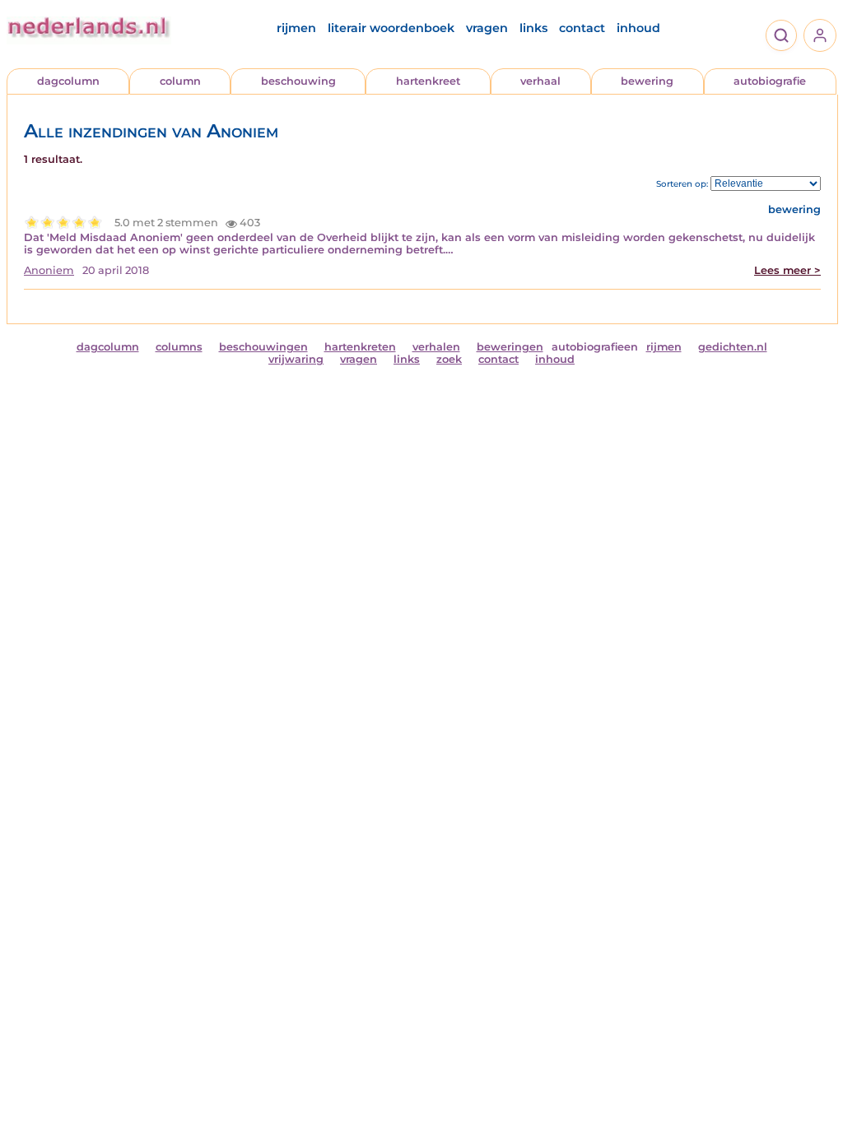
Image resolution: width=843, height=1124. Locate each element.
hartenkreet (428, 81)
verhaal (540, 81)
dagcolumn (68, 81)
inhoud (638, 28)
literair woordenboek (391, 28)
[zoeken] (781, 35)
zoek (449, 359)
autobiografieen (595, 347)
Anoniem (49, 270)
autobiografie (770, 81)
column (180, 81)
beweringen (510, 347)
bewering (647, 81)
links (533, 28)
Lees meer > (787, 270)
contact (582, 28)
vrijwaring (296, 359)
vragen (487, 28)
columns (179, 347)
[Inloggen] (819, 35)
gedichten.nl (732, 347)
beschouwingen (263, 347)
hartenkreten (360, 347)
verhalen (436, 347)
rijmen (296, 28)
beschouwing (298, 81)
